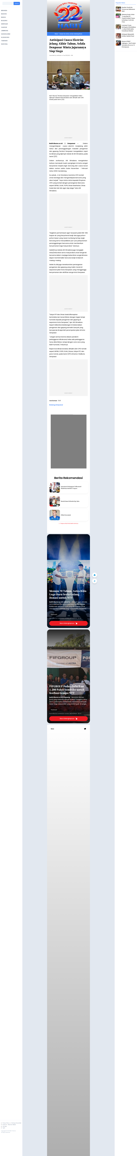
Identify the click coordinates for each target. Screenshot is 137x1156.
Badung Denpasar (56, 405)
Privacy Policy (6, 1123)
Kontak (4, 1124)
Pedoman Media (12, 1124)
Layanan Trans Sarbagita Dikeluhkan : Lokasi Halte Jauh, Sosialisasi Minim (129, 28)
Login (4, 1128)
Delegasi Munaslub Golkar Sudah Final (128, 35)
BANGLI (3, 17)
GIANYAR (4, 27)
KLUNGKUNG (5, 37)
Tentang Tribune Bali (16, 1123)
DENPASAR (4, 24)
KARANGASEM (5, 34)
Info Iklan (5, 1126)
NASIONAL (4, 44)
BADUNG (4, 14)
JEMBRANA (4, 31)
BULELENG (4, 20)
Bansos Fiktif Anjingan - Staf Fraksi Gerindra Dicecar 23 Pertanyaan (129, 44)
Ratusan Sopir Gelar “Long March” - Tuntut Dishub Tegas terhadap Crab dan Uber (128, 18)
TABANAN (4, 41)
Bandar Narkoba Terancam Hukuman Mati (128, 9)
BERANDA (4, 10)
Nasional (54, 614)
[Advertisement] (68, 120)
